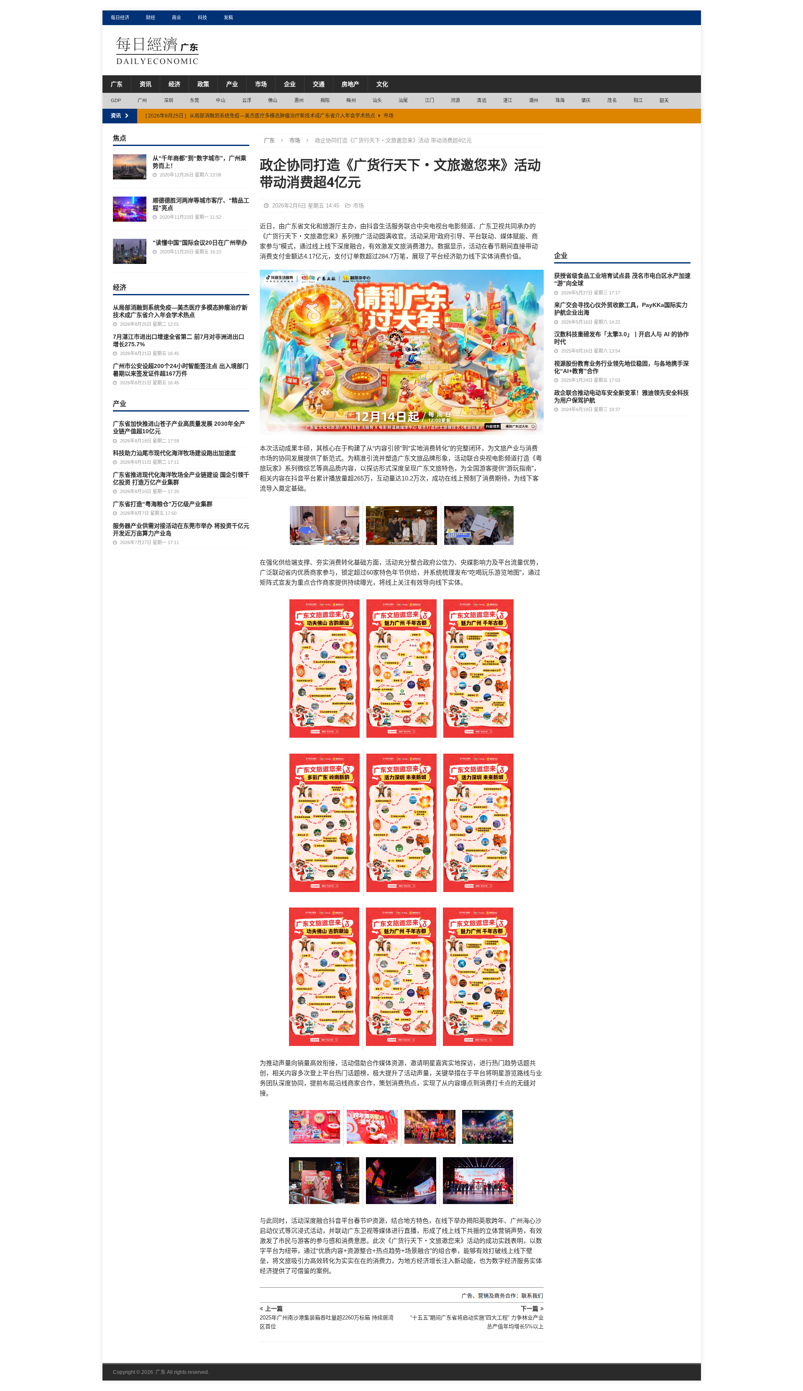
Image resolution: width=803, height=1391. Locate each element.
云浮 (246, 100)
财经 (150, 17)
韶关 (664, 100)
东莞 (194, 100)
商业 (176, 17)
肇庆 (586, 100)
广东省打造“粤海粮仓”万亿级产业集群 (162, 504)
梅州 (350, 100)
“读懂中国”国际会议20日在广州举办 (200, 242)
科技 (202, 17)
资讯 (145, 84)
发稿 (228, 17)
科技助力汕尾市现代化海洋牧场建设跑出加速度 (174, 453)
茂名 (611, 100)
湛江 (507, 100)
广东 (117, 84)
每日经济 (120, 17)
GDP (116, 100)
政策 (203, 84)
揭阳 (325, 100)
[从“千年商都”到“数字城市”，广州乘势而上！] (129, 166)
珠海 (560, 100)
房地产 (350, 84)
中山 (220, 100)
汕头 (377, 100)
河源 (455, 100)
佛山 (272, 100)
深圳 (168, 100)
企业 (290, 84)
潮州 (533, 100)
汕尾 (403, 100)
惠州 (299, 100)
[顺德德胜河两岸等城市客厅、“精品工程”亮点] (129, 209)
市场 (261, 84)
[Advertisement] (622, 186)
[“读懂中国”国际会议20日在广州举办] (129, 251)
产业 (232, 84)
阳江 (638, 100)
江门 (429, 100)
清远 (481, 100)
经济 (174, 84)
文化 (382, 84)
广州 (142, 100)
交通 (319, 84)
